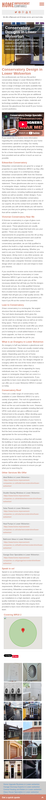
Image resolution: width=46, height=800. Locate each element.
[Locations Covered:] (3, 4)
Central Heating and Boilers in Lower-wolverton (22, 789)
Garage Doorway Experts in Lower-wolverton (21, 787)
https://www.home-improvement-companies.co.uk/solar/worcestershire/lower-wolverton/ (21, 514)
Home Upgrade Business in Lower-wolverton (21, 784)
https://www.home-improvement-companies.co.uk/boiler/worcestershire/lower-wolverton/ (21, 483)
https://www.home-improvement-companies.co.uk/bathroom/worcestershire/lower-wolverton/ (23, 545)
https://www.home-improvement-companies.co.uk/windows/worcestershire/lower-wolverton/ (22, 498)
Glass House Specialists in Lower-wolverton (21, 792)
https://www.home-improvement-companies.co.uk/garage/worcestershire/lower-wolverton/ (22, 560)
